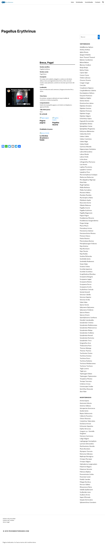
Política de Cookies (8, 520)
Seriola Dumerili (85, 292)
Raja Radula (84, 254)
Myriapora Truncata (86, 451)
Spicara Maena (84, 312)
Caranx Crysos (84, 75)
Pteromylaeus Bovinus (87, 241)
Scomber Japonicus (86, 269)
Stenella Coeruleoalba (87, 320)
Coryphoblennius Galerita (88, 90)
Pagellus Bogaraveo (86, 213)
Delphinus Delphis (85, 98)
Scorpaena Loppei (85, 279)
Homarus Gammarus (86, 436)
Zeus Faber (83, 391)
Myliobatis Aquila (85, 200)
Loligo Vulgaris (84, 439)
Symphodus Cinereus (86, 323)
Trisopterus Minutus (86, 379)
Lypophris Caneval (85, 170)
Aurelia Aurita (84, 411)
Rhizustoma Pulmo (86, 487)
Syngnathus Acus (85, 343)
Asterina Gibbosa (85, 406)
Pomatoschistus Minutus (88, 233)
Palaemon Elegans (86, 467)
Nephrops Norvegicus (86, 456)
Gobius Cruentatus (86, 139)
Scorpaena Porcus (85, 284)
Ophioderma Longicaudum (88, 464)
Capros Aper (84, 73)
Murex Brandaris (85, 449)
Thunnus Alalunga (85, 348)
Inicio (72, 2)
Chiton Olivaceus (85, 418)
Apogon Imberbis (85, 55)
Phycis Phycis (84, 226)
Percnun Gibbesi (85, 484)
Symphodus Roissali (86, 335)
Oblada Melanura (85, 205)
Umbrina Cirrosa (85, 384)
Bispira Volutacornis (86, 413)
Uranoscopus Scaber (86, 386)
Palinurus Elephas (85, 472)
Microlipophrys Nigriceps (87, 180)
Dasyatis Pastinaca (86, 96)
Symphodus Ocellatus (87, 333)
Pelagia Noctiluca (85, 482)
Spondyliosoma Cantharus (88, 317)
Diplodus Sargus (85, 113)
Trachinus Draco (85, 358)
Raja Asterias (84, 246)
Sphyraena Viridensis (86, 310)
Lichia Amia (83, 159)
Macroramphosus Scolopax (88, 175)
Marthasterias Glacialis (87, 446)
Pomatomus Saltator (86, 231)
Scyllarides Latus (85, 492)
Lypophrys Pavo (85, 172)
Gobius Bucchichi (85, 134)
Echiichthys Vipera (86, 118)
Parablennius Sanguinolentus (89, 221)
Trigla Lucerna (84, 369)
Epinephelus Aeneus (86, 124)
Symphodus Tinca (85, 340)
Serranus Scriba (85, 300)
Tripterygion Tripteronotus (88, 376)
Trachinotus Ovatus (86, 353)
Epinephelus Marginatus (87, 129)
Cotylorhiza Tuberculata (87, 421)
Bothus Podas (84, 70)
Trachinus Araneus (85, 356)
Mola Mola (83, 182)
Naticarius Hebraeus (86, 454)
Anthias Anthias (85, 50)
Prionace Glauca (85, 236)
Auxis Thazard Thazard (87, 57)
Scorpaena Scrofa (85, 287)
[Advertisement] (52, 16)
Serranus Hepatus (85, 297)
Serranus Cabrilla (85, 295)
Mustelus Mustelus (85, 195)
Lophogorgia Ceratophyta (88, 441)
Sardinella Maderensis (87, 261)
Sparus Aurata (84, 305)
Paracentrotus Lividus (87, 474)
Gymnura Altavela (85, 147)
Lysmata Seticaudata (87, 444)
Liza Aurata (83, 164)
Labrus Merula (84, 154)
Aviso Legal (6, 522)
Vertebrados (79, 2)
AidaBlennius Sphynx (86, 47)
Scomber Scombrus (86, 272)
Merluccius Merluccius (87, 177)
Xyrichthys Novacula (86, 389)
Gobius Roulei (84, 144)
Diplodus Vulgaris (85, 116)
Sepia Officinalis (85, 497)
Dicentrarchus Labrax (87, 103)
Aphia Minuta (84, 52)
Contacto (97, 2)
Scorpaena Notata (86, 282)
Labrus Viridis (84, 157)
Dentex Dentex (84, 101)
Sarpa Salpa (84, 264)
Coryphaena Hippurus (87, 88)
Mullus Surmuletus (85, 190)
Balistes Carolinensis (86, 60)
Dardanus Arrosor (85, 424)
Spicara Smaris (85, 315)
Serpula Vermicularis (86, 500)
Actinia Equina (84, 401)
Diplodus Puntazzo (86, 111)
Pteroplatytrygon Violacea (88, 243)
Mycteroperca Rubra (86, 198)
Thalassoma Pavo (85, 346)
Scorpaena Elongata (86, 277)
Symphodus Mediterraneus (88, 325)
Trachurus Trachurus (86, 366)
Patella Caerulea (85, 479)
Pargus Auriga (84, 223)
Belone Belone (84, 62)
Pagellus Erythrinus (86, 210)
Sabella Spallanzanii (86, 490)
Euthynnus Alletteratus (87, 131)
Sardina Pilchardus (86, 256)
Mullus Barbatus (85, 187)
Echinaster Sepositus (86, 426)
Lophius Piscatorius (86, 167)
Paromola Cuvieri (85, 477)
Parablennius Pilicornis (87, 218)
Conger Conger (84, 83)
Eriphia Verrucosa (85, 429)
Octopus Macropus (86, 459)
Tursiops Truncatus (86, 381)
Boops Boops (84, 67)
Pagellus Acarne (85, 208)
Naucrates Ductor (85, 203)
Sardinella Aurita (85, 259)
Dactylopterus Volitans (87, 93)
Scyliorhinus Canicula (86, 289)
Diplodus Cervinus (85, 108)
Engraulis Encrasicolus (87, 121)
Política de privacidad (9, 518)
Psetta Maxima (85, 238)
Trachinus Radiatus (86, 361)
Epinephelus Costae (86, 126)
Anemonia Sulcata (86, 403)
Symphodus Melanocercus (88, 328)
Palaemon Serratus (86, 469)
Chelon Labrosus (85, 78)
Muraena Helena (85, 192)
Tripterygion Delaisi (86, 374)
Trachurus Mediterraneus (88, 363)
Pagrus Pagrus (84, 215)
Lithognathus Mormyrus (87, 162)
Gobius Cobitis (84, 136)
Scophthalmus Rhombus (88, 274)
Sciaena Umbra (85, 266)
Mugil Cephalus (84, 185)
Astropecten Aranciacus (87, 408)
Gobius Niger (84, 141)
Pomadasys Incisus (86, 228)
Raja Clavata (84, 251)
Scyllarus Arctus (85, 495)
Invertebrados (89, 2)
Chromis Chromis (85, 80)
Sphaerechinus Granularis (88, 502)
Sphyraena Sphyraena (87, 307)
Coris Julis (83, 85)
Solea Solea (83, 302)
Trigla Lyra (83, 371)
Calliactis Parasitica (86, 416)
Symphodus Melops (86, 330)
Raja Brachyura (84, 249)
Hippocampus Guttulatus (88, 149)
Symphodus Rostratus (87, 338)
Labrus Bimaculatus (86, 152)
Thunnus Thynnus (85, 351)
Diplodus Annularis (86, 106)
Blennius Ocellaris (85, 65)
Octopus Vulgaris (85, 461)
